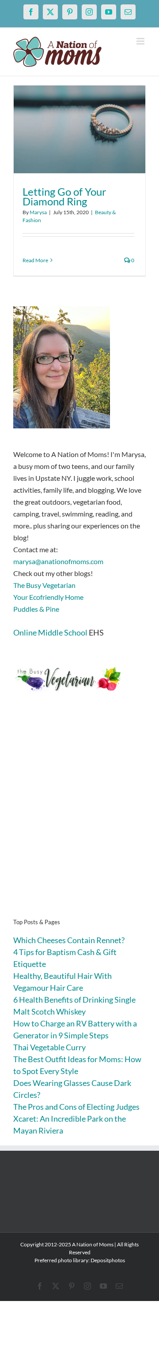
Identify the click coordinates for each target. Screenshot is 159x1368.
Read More (35, 260)
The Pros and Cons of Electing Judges (76, 1107)
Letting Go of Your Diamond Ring (64, 196)
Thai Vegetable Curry (49, 1047)
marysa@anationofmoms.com (58, 561)
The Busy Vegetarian (44, 585)
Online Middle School (50, 632)
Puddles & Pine (36, 609)
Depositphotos (108, 1260)
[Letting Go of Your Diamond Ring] (79, 129)
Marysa (38, 212)
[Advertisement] (79, 819)
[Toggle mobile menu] (141, 41)
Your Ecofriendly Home (48, 597)
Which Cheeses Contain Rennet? (69, 940)
